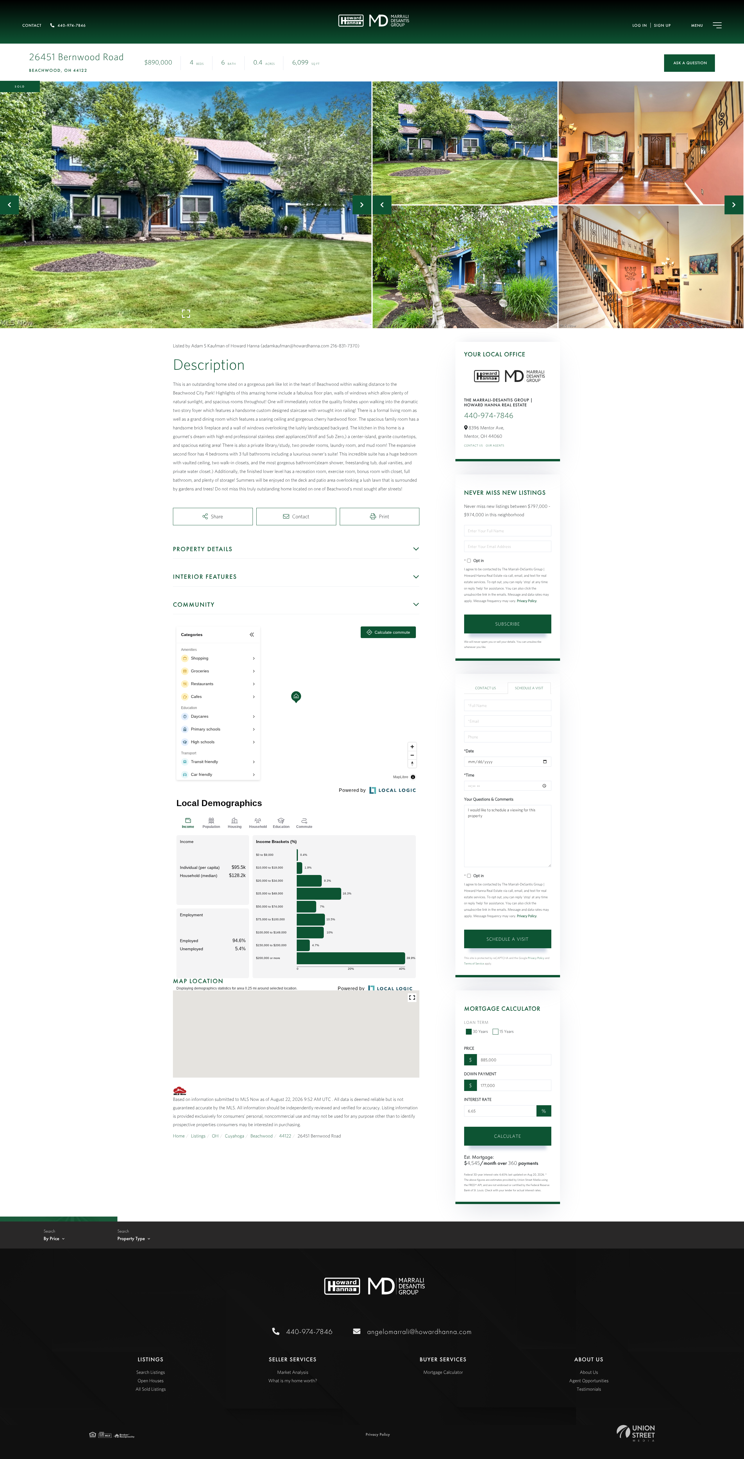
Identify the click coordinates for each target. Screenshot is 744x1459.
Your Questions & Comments (489, 799)
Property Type (131, 1238)
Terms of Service (474, 963)
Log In (639, 25)
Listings (198, 1136)
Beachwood (262, 1136)
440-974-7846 (72, 25)
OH (215, 1136)
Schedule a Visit (529, 688)
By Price (51, 1238)
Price (469, 1048)
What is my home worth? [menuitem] (292, 1381)
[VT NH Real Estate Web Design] (636, 1433)
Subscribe (507, 624)
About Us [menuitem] (589, 1372)
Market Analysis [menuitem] (292, 1372)
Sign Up (662, 25)
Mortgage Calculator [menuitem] (443, 1372)
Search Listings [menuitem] (150, 1372)
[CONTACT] (689, 63)
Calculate (507, 1136)
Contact (32, 25)
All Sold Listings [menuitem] (150, 1389)
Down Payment (480, 1073)
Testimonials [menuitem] (589, 1389)
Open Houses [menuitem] (150, 1381)
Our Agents (495, 445)
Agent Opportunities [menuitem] (589, 1381)
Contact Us (473, 445)
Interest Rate (477, 1099)
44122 (285, 1136)
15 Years (507, 1031)
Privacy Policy (527, 601)
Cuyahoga (234, 1136)
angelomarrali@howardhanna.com (419, 1331)
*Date (469, 750)
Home (179, 1136)
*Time (469, 775)
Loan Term (476, 1022)
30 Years (480, 1031)
